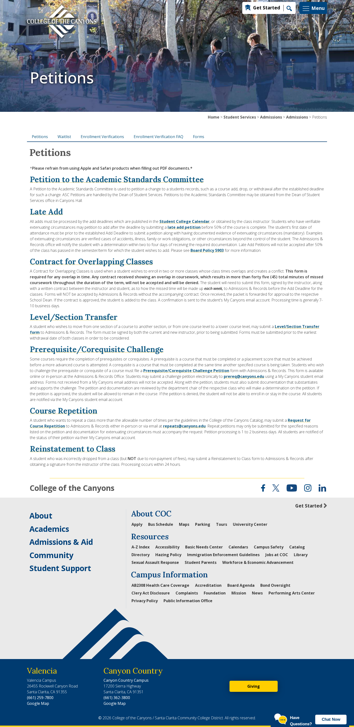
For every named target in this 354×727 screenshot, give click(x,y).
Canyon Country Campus (126, 680)
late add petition (184, 227)
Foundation (215, 593)
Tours (221, 524)
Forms (198, 136)
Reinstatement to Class (72, 449)
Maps (184, 524)
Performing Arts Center (292, 593)
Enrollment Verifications (102, 136)
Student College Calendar (184, 221)
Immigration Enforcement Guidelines (223, 554)
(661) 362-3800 (117, 697)
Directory (140, 554)
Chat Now (331, 719)
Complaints (187, 593)
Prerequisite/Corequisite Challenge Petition (186, 370)
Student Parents (200, 562)
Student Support (60, 568)
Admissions (271, 117)
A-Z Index (140, 547)
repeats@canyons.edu (184, 426)
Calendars (238, 547)
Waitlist (64, 136)
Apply (136, 524)
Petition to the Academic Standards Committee (117, 179)
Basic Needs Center (204, 547)
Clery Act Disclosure (150, 593)
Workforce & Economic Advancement (258, 562)
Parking (202, 524)
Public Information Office (188, 600)
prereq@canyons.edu (244, 376)
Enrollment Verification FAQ (158, 136)
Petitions (40, 136)
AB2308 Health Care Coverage (160, 585)
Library (301, 554)
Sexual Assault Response (155, 562)
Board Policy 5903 (207, 250)
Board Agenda (241, 585)
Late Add (46, 212)
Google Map (38, 703)
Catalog (297, 547)
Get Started (266, 7)
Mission (238, 593)
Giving (253, 686)
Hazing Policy (168, 554)
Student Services (239, 117)
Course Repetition (63, 411)
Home (213, 117)
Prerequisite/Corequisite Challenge (97, 349)
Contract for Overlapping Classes (91, 262)
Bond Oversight (275, 585)
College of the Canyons (72, 488)
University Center (250, 524)
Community (51, 555)
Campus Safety (268, 547)
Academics (49, 529)
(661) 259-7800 (40, 697)
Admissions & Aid (61, 542)
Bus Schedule (160, 524)
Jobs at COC (276, 554)
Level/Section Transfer (74, 317)
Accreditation (208, 585)
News (257, 593)
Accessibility (167, 547)
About (40, 515)
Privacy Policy (144, 600)
